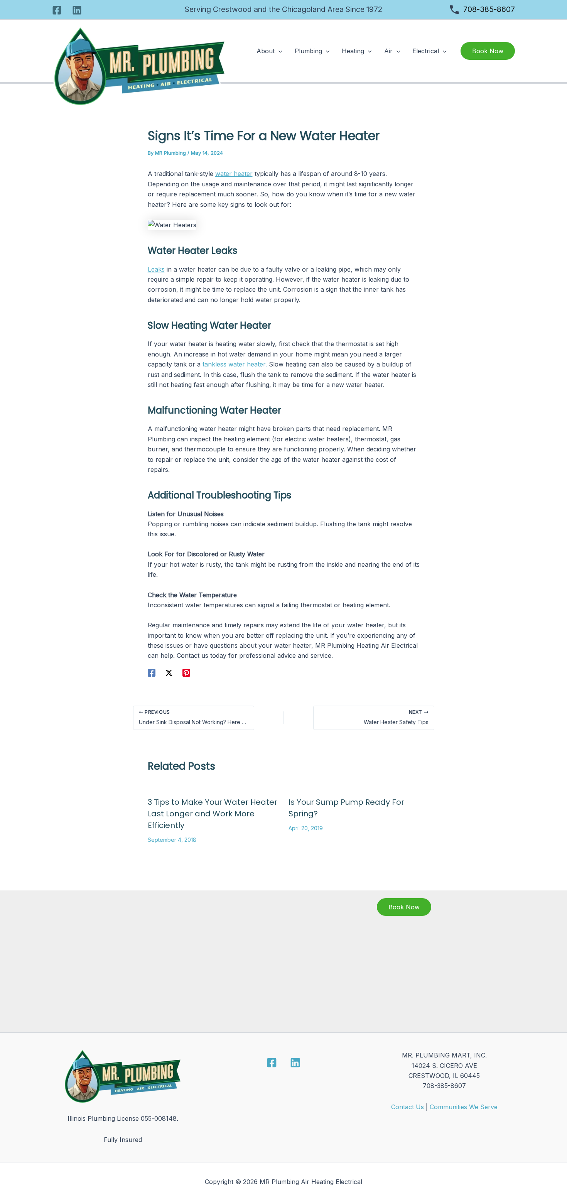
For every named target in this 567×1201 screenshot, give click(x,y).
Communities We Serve (464, 1107)
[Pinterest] (186, 672)
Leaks (156, 269)
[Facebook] (57, 10)
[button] (278, 51)
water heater (234, 173)
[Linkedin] (77, 10)
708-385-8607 (489, 9)
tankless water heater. (234, 364)
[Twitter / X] (169, 672)
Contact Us (407, 1107)
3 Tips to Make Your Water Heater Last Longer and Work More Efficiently (212, 814)
